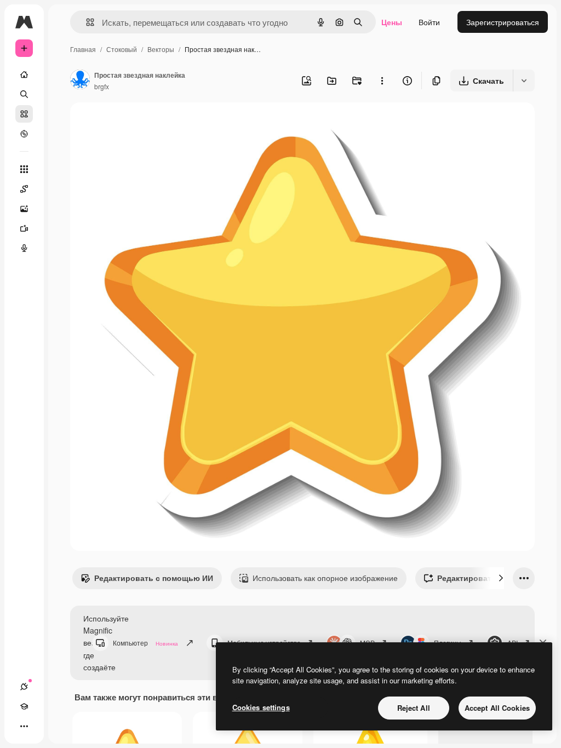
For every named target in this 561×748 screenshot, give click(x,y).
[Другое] (24, 726)
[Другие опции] (382, 80)
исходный (143, 123)
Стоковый (121, 49)
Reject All (413, 708)
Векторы (160, 49)
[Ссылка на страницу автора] (80, 80)
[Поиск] (24, 94)
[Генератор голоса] (24, 248)
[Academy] (24, 706)
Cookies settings (261, 707)
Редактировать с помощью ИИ (153, 577)
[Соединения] (24, 686)
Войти (429, 21)
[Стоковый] (24, 114)
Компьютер (145, 642)
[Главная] (24, 74)
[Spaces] (24, 189)
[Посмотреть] (24, 133)
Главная (83, 49)
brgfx (101, 86)
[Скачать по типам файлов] (524, 80)
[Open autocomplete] (86, 22)
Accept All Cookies (497, 708)
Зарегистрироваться (502, 21)
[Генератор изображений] (24, 208)
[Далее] (501, 578)
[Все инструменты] (24, 169)
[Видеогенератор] (24, 228)
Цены (391, 21)
